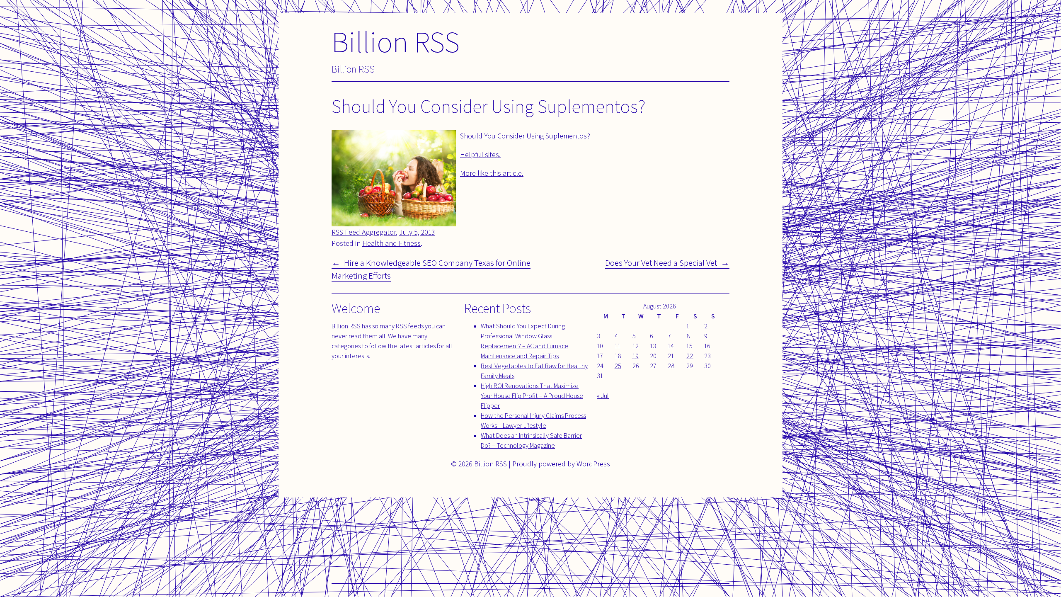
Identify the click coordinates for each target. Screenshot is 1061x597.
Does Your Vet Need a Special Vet (661, 262)
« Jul (603, 395)
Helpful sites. (480, 154)
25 (618, 366)
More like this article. (491, 173)
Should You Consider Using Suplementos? (525, 136)
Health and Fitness (391, 243)
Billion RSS (396, 41)
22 (689, 356)
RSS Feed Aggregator (364, 232)
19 (635, 356)
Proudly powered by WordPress (561, 463)
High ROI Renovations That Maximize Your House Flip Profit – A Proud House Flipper (532, 395)
